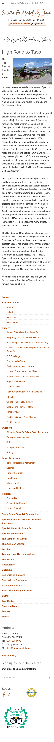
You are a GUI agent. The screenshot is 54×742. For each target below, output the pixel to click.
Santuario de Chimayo (13, 574)
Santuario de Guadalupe (14, 580)
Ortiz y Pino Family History (19, 406)
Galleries (10, 312)
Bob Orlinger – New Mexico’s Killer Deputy (27, 342)
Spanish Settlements (12, 533)
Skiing (5, 595)
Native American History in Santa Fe (24, 391)
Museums (11, 317)
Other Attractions (11, 458)
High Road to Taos (15, 488)
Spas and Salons (10, 606)
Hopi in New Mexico (16, 381)
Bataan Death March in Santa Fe (22, 332)
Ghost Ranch (12, 482)
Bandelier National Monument (20, 462)
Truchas (6, 611)
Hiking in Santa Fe (15, 447)
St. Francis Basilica (12, 585)
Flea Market (12, 477)
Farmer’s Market (14, 472)
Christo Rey (12, 498)
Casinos (10, 467)
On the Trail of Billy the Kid (19, 401)
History (6, 327)
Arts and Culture (10, 302)
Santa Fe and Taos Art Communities (20, 514)
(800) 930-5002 (13, 640)
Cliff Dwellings (13, 356)
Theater (6, 616)
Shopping (7, 569)
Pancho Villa (12, 411)
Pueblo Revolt (13, 422)
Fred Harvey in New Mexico (20, 366)
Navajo (9, 396)
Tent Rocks (8, 601)
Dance (9, 306)
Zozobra (6, 549)
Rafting (9, 452)
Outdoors (7, 427)
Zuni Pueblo (8, 559)
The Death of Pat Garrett (14, 538)
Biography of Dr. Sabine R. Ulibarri (23, 337)
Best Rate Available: (28, 23)
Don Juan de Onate (15, 361)
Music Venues (13, 322)
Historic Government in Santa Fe (22, 376)
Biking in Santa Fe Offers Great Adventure (27, 432)
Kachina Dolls (13, 386)
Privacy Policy (9, 655)
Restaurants (8, 564)
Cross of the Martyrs (16, 503)
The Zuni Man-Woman (13, 543)
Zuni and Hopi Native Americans (19, 554)
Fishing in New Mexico (17, 437)
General (6, 297)
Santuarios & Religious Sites (17, 590)
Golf (8, 442)
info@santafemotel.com (19, 648)
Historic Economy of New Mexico (22, 371)
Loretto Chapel (13, 508)
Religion (6, 493)
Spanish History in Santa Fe (16, 528)
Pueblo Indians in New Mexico (21, 416)
